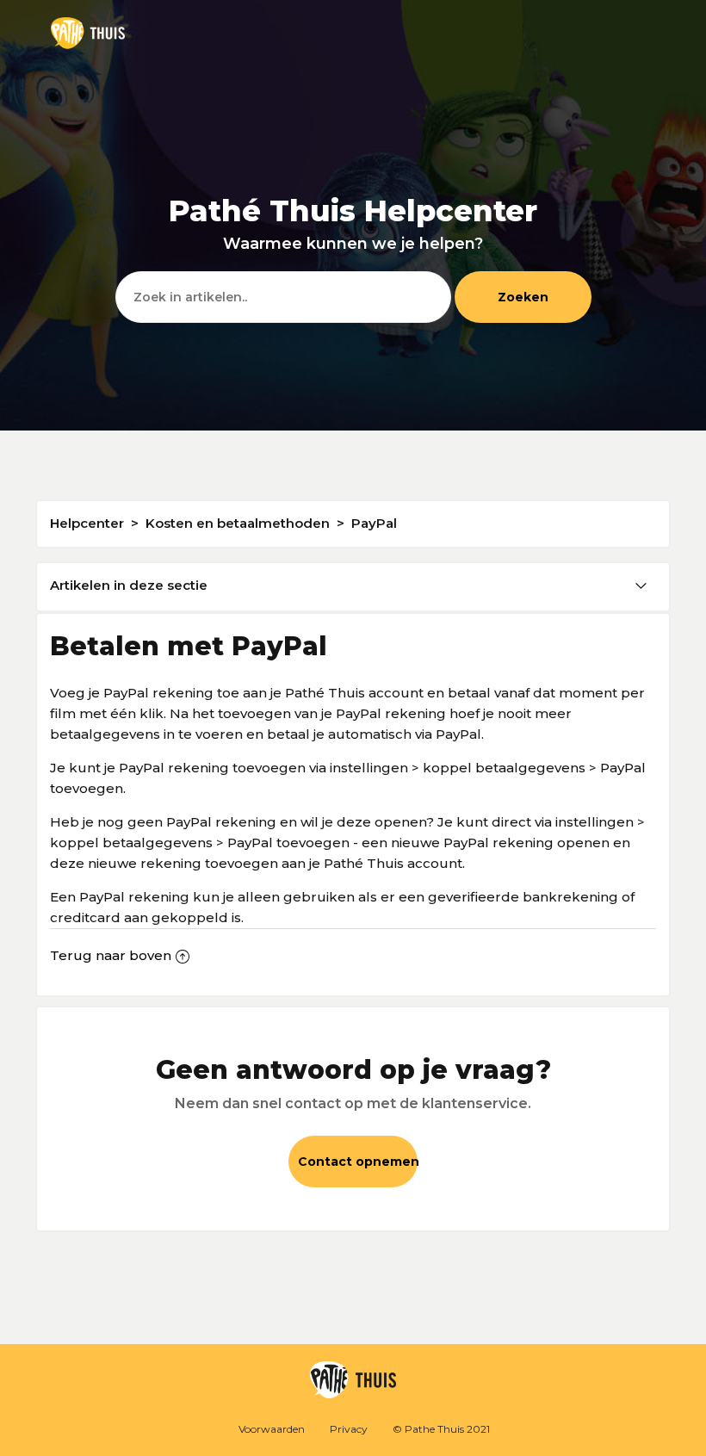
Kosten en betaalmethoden (238, 523)
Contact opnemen (358, 1161)
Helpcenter (87, 523)
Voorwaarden (271, 1428)
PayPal (374, 523)
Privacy (349, 1428)
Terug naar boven (110, 955)
